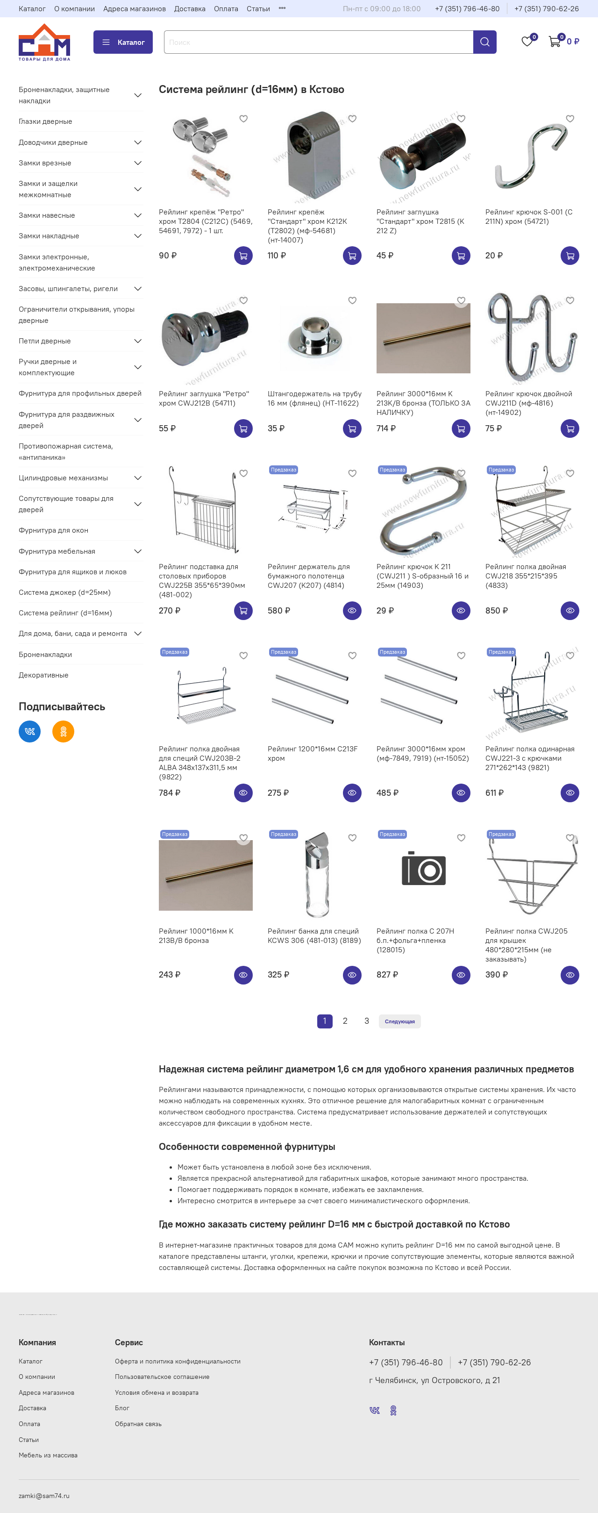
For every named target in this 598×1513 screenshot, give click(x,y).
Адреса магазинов (134, 8)
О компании (74, 8)
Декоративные (44, 674)
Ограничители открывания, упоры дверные (77, 314)
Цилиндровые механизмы (63, 477)
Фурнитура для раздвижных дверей (66, 419)
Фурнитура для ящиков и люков (73, 571)
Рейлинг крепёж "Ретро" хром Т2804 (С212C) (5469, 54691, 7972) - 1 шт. (206, 221)
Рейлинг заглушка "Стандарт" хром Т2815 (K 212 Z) (420, 221)
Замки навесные (47, 215)
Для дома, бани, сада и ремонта (73, 633)
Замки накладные (49, 235)
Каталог (32, 8)
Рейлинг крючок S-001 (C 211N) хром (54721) (529, 216)
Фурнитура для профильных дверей (80, 393)
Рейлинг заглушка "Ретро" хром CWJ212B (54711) (204, 398)
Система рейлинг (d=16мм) (65, 612)
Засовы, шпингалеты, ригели (68, 288)
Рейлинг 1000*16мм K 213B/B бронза (196, 935)
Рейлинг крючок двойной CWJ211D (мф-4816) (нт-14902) (528, 403)
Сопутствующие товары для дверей (66, 503)
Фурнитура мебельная (57, 551)
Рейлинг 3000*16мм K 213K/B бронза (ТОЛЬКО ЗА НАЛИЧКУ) (423, 403)
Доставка (190, 8)
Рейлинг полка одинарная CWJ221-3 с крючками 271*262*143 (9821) (530, 758)
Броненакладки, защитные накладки (64, 95)
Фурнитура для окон (53, 530)
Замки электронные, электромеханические (57, 262)
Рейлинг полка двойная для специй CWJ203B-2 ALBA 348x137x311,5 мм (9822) (200, 762)
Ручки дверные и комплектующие (48, 367)
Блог (122, 1408)
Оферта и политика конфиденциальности (178, 1361)
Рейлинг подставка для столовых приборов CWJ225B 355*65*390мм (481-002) (202, 580)
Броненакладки (45, 654)
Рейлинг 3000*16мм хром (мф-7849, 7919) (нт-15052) (423, 753)
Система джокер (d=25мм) (65, 592)
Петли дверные (45, 340)
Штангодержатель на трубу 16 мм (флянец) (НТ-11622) (315, 398)
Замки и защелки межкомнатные (48, 188)
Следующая (400, 1021)
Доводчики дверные (53, 142)
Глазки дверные (45, 121)
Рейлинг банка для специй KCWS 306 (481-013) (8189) (314, 935)
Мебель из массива (48, 1455)
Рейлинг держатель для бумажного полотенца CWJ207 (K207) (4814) (309, 576)
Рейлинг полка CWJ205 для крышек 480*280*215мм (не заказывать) (526, 944)
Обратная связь (138, 1424)
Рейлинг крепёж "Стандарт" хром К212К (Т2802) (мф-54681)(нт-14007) (307, 225)
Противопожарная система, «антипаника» (66, 451)
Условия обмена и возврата (157, 1392)
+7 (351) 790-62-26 (546, 8)
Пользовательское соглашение (162, 1376)
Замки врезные (45, 162)
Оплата (226, 8)
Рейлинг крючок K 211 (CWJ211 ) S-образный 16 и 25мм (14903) (423, 576)
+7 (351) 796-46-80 (467, 8)
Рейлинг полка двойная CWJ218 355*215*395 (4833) (525, 576)
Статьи (258, 8)
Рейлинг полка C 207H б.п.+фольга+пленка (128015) (415, 940)
